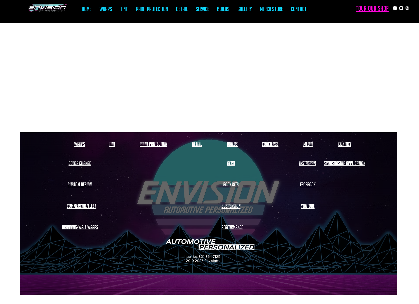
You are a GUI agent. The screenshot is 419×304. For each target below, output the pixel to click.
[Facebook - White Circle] (395, 8)
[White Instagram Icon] (407, 8)
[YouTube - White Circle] (401, 8)
